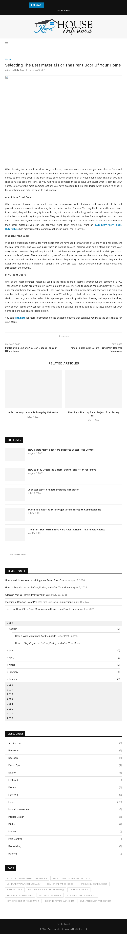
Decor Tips (65, 765)
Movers (65, 831)
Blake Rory (19, 70)
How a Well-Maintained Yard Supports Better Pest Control (61, 449)
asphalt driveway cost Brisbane (24, 884)
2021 (10, 704)
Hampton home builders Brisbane (46, 889)
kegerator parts (79, 889)
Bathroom (65, 750)
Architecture (65, 743)
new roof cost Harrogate (81, 895)
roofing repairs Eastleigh (59, 901)
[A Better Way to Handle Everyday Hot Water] (33, 389)
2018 (10, 718)
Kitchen (65, 824)
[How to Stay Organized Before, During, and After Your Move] (15, 474)
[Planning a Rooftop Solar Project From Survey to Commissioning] (93, 389)
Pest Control (65, 838)
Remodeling (65, 846)
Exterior (65, 772)
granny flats (14, 889)
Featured (65, 780)
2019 (10, 713)
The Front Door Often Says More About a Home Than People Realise (66, 529)
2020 (10, 709)
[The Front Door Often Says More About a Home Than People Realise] (15, 534)
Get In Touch (63, 10)
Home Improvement (65, 809)
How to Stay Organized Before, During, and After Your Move (62, 469)
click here (19, 317)
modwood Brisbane (50, 895)
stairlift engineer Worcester (95, 901)
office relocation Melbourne (23, 901)
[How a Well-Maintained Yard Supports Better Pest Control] (15, 454)
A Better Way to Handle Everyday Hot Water (33, 412)
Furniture (65, 794)
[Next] (51, 5)
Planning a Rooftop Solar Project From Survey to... (93, 414)
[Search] (120, 43)
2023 (10, 694)
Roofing (65, 853)
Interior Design (65, 816)
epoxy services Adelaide (94, 884)
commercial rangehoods (61, 884)
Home (65, 802)
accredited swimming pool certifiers (27, 878)
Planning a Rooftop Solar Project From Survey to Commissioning (64, 509)
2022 (10, 699)
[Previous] (47, 5)
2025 (10, 685)
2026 (10, 623)
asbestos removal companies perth (71, 878)
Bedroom (65, 757)
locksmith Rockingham (20, 895)
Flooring (65, 787)
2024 (10, 689)
